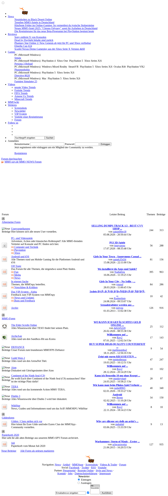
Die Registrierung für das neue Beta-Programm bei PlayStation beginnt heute (54, 31)
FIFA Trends (21, 93)
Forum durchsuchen (11, 158)
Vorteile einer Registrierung (28, 116)
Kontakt (61, 473)
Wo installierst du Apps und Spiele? (117, 269)
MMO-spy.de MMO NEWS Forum (23, 161)
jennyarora (119, 245)
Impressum (105, 473)
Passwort (69, 144)
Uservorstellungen (20, 228)
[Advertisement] (84, 188)
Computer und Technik (26, 247)
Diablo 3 (15, 396)
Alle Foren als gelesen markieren (37, 450)
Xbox (17, 253)
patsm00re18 (119, 231)
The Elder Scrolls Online (24, 325)
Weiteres (12, 105)
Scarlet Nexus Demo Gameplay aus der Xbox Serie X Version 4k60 (49, 49)
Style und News (104, 470)
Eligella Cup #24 (23, 46)
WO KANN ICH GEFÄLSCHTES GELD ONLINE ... (117, 323)
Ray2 (119, 337)
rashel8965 (119, 388)
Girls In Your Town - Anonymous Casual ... (117, 256)
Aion (13, 367)
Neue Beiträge (8, 450)
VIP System (20, 113)
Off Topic (16, 266)
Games (11, 52)
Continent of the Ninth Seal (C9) (28, 375)
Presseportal (69, 470)
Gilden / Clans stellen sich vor (26, 421)
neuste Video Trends (25, 87)
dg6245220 (120, 328)
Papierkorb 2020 (10, 435)
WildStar (15, 405)
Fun (16, 272)
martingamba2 (119, 350)
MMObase (77, 464)
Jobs (70, 473)
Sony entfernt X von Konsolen (30, 37)
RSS (93, 467)
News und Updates (24, 297)
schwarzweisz (119, 444)
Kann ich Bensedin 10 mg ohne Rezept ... (117, 375)
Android (117, 394)
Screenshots (20, 108)
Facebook (74, 467)
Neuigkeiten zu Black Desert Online (33, 19)
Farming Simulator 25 (25, 81)
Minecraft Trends (23, 99)
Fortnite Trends (22, 90)
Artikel (66, 464)
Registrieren (20, 153)
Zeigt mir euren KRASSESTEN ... (117, 356)
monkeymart (119, 378)
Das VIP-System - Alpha (24, 291)
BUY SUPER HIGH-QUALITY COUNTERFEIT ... (117, 345)
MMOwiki (13, 102)
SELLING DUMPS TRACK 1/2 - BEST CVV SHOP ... (117, 227)
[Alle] (95, 486)
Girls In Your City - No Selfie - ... (117, 281)
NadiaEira (119, 272)
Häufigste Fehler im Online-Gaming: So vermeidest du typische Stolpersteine (54, 25)
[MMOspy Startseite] (18, 13)
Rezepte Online (86, 470)
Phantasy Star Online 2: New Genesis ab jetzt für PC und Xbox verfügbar (52, 43)
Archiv (14, 307)
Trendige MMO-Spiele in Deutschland (34, 22)
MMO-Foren (8, 318)
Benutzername (21, 144)
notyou (119, 307)
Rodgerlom (120, 298)
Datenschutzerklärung (86, 473)
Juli (13, 443)
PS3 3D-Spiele (117, 242)
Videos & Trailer (108, 464)
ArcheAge (16, 336)
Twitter (85, 467)
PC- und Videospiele (22, 238)
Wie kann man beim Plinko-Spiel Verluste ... (117, 385)
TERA (14, 386)
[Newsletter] (95, 488)
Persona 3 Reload (23, 63)
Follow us (13, 122)
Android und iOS (20, 256)
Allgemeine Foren (11, 222)
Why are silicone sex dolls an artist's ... (117, 421)
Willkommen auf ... (117, 334)
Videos (11, 84)
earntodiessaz (119, 359)
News (11, 16)
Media (17, 274)
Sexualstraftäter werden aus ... (117, 305)
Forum (17, 119)
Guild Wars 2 (18, 358)
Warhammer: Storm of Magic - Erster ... (117, 441)
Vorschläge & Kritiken (26, 287)
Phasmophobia (22, 69)
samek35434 (119, 259)
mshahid (119, 424)
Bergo (119, 397)
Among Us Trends (24, 96)
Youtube (102, 467)
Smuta (17, 57)
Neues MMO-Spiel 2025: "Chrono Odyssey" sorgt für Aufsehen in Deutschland (55, 28)
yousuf (119, 284)
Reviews (12, 34)
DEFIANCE (17, 347)
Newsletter (20, 111)
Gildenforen (8, 417)
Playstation (20, 250)
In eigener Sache (19, 281)
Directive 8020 (22, 75)
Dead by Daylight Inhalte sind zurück (33, 40)
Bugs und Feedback (24, 300)
